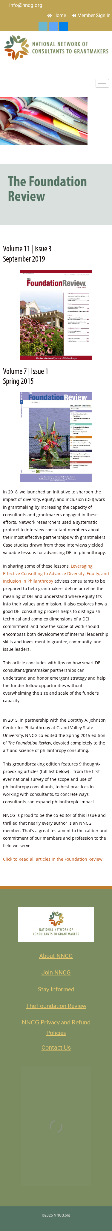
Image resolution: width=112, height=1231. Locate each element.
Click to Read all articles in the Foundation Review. (53, 859)
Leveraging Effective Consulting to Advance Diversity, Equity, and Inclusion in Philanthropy (56, 573)
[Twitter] (43, 26)
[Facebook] (63, 26)
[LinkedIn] (53, 26)
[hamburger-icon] (102, 83)
